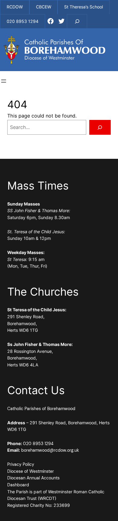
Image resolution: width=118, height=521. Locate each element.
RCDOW (15, 6)
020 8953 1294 (38, 443)
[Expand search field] (77, 21)
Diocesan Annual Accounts (33, 478)
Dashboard (18, 485)
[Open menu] (3, 81)
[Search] (100, 127)
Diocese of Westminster (30, 471)
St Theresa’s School (83, 6)
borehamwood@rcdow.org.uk (50, 450)
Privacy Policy (20, 464)
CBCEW (43, 6)
